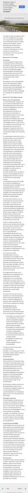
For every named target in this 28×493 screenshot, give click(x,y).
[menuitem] (15, 18)
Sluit (21, 6)
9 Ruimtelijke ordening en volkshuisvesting (14, 18)
